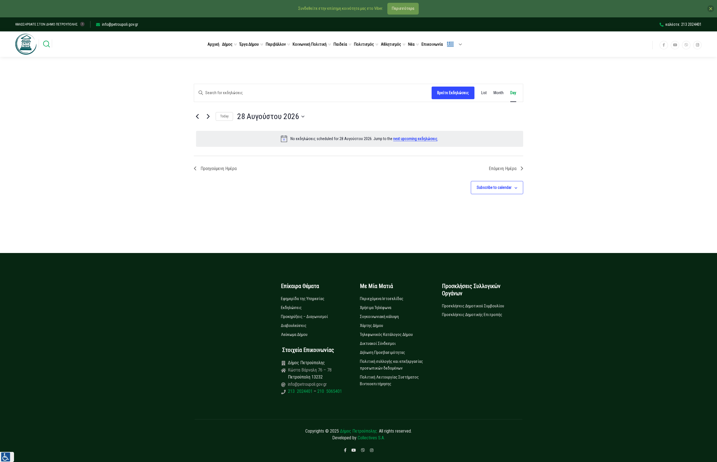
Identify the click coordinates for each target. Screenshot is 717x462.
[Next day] (208, 116)
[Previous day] (197, 116)
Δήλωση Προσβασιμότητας (382, 352)
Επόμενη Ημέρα (502, 168)
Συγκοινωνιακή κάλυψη (379, 316)
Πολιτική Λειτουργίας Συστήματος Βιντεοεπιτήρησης (389, 380)
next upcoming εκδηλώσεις (415, 138)
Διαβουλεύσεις (293, 325)
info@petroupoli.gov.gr (120, 24)
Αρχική (213, 44)
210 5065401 (329, 391)
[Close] (710, 8)
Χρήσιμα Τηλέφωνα (375, 307)
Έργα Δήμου (249, 44)
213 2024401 (301, 391)
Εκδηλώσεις (291, 307)
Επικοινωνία (432, 44)
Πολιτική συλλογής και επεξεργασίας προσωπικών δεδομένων (391, 365)
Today (224, 116)
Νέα (411, 44)
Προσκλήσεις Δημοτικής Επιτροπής (472, 314)
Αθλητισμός (391, 44)
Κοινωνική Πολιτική (310, 44)
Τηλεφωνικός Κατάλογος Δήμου (386, 334)
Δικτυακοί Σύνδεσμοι (378, 343)
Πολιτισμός (364, 44)
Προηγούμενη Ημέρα (219, 168)
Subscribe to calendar (494, 187)
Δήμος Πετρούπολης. (359, 431)
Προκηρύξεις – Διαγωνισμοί (304, 316)
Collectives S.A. (371, 437)
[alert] (359, 139)
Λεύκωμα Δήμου (294, 334)
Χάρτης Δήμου (371, 325)
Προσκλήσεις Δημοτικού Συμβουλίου (473, 305)
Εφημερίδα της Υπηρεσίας (302, 298)
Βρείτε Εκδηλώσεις (453, 92)
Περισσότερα (403, 8)
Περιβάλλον (276, 44)
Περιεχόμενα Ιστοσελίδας (381, 298)
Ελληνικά (457, 44)
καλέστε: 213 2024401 (683, 24)
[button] (7, 457)
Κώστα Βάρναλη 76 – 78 (310, 370)
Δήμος (227, 44)
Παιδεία (340, 44)
